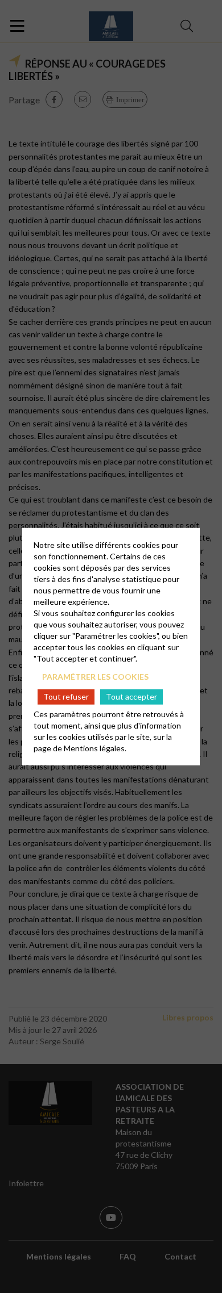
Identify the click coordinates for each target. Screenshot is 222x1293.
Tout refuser (66, 696)
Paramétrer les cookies (95, 676)
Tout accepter (131, 696)
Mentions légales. (95, 748)
